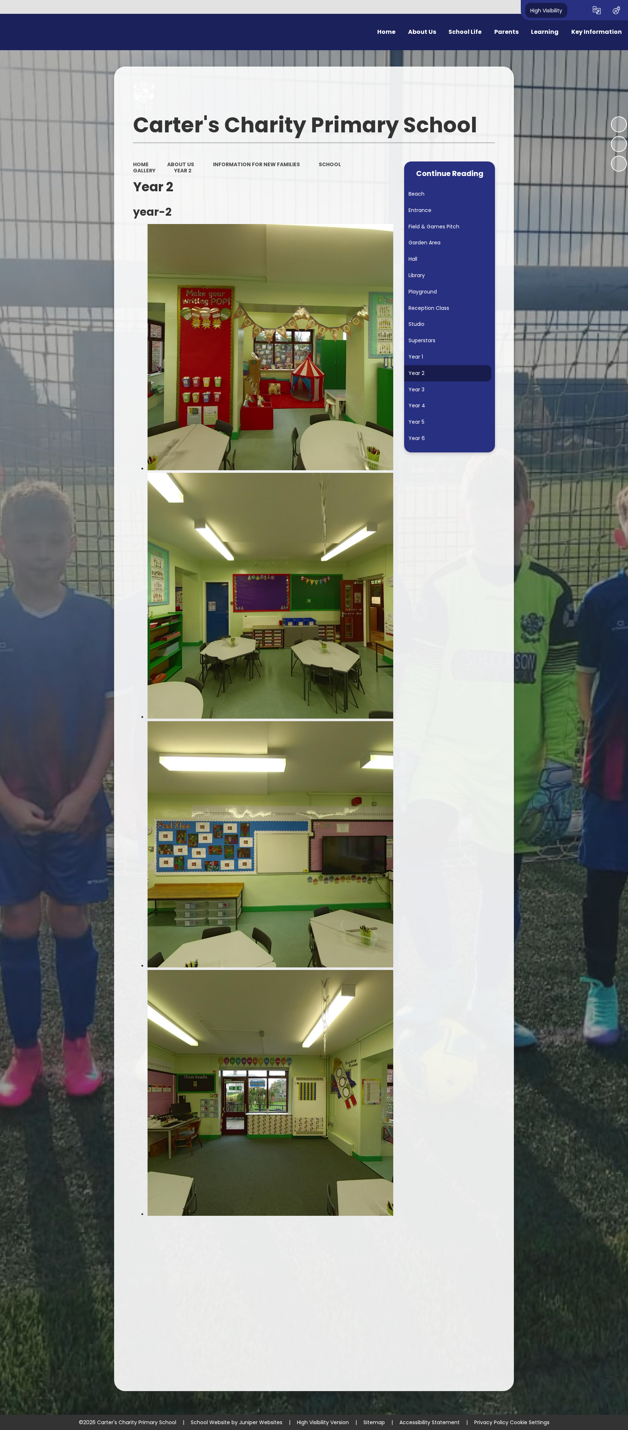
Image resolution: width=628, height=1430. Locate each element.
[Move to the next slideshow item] (619, 164)
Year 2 (183, 170)
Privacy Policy (491, 1422)
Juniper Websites (260, 1422)
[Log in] (616, 10)
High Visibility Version (323, 1422)
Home (141, 164)
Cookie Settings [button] (530, 1422)
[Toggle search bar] (577, 10)
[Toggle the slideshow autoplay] (619, 124)
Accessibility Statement (429, 1422)
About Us (180, 164)
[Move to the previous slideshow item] (619, 144)
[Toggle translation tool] (597, 10)
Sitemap (374, 1422)
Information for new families (256, 164)
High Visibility (546, 10)
